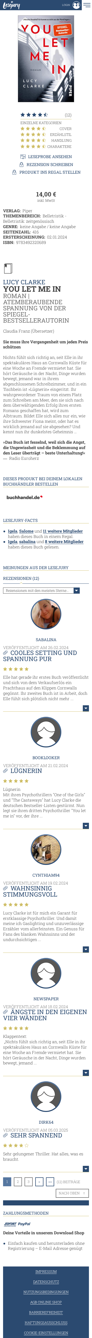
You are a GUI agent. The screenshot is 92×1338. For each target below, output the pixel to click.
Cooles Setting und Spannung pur (40, 656)
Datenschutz (46, 1281)
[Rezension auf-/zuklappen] (86, 708)
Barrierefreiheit (46, 1312)
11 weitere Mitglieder (63, 531)
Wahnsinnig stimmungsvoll (30, 891)
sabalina (27, 541)
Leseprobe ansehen (50, 156)
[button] (71, 5)
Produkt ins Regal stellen (49, 172)
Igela (12, 531)
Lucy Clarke (24, 282)
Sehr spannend (36, 1135)
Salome (26, 531)
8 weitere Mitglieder (64, 541)
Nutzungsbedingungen (46, 1291)
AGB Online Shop (46, 1302)
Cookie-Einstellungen (46, 1332)
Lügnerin (26, 771)
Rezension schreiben (50, 164)
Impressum (46, 1271)
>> (50, 1181)
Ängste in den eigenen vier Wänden (45, 1015)
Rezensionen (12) (21, 578)
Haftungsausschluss (46, 1322)
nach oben (69, 1193)
